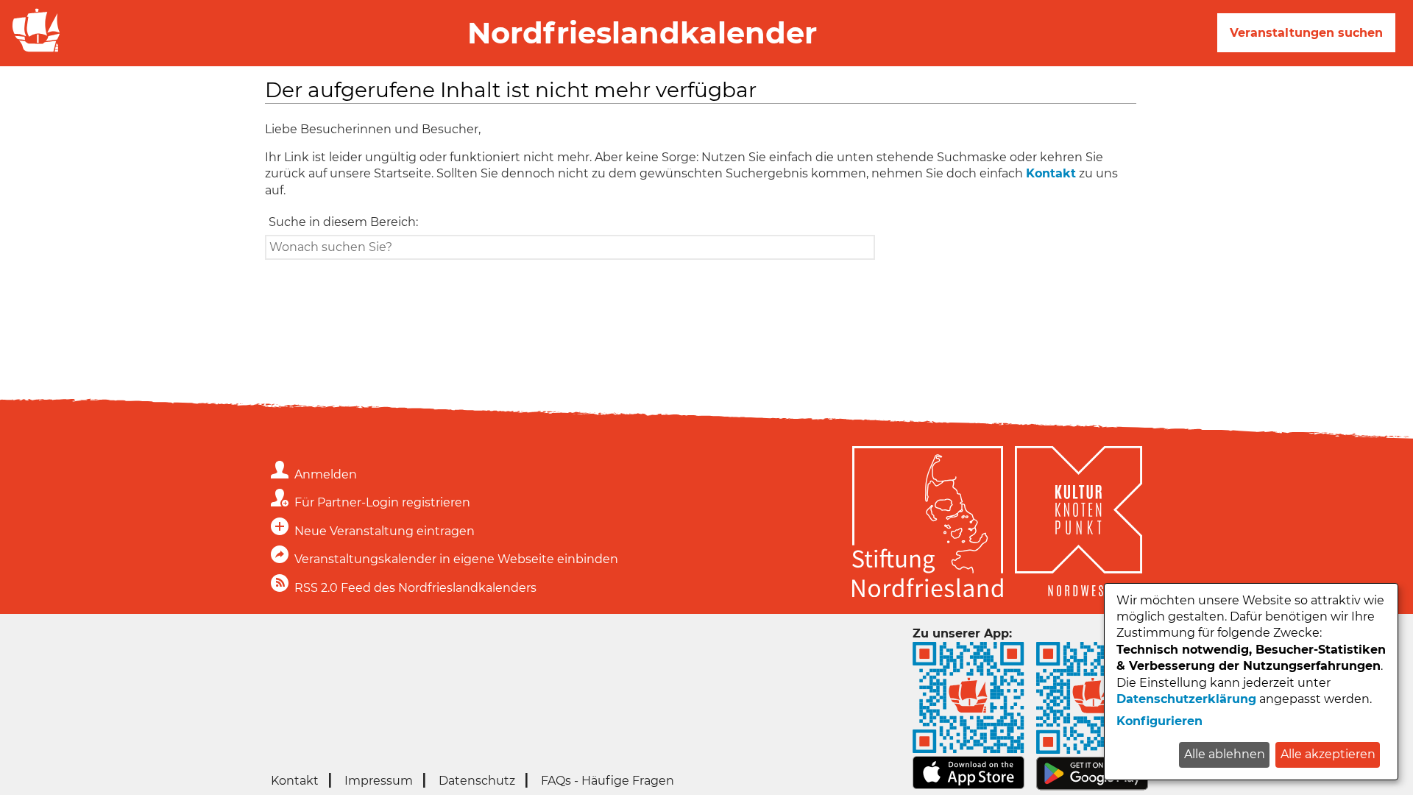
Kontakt (1051, 173)
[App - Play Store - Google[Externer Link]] (1092, 787)
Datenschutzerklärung (1186, 699)
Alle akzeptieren (1328, 754)
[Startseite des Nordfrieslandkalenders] (33, 50)
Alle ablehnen (1224, 754)
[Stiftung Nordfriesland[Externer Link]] (927, 524)
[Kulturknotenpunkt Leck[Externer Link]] (1078, 524)
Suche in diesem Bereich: (343, 222)
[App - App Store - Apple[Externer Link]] (968, 785)
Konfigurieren (1159, 721)
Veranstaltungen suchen (1306, 33)
